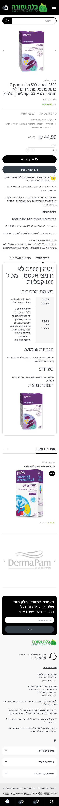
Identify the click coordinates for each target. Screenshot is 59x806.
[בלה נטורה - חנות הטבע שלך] (29, 7)
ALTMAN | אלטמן (50, 80)
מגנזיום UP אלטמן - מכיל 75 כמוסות (39, 466)
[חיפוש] (7, 20)
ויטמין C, (23, 123)
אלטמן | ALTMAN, (35, 123)
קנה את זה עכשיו (29, 169)
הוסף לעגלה (27, 159)
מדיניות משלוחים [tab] (20, 258)
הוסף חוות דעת (50, 99)
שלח (29, 629)
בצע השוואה (26, 113)
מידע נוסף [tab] (42, 258)
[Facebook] (55, 740)
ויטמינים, (49, 127)
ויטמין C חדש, (11, 123)
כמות (54, 145)
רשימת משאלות (47, 113)
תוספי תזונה (38, 127)
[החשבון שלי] (51, 801)
